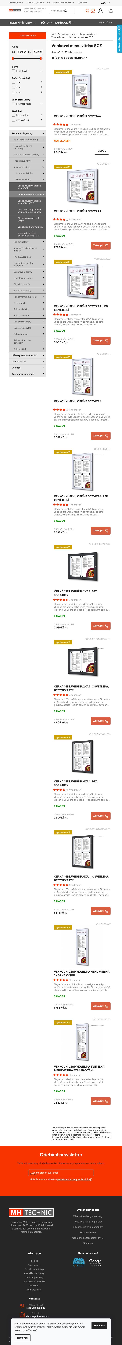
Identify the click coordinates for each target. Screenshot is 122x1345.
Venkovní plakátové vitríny (30, 226)
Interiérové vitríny (24, 173)
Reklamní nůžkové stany (25, 296)
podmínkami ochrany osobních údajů (74, 1179)
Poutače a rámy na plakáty (26, 154)
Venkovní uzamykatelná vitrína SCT (29, 186)
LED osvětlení (29, 120)
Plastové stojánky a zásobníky (23, 147)
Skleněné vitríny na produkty (88, 1227)
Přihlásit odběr (61, 1186)
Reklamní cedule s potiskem (22, 341)
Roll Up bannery (21, 315)
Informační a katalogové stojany (25, 249)
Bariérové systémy (23, 271)
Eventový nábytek (22, 327)
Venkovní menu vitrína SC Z (31, 194)
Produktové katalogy (38, 3)
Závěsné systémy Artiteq (26, 139)
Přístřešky (88, 1243)
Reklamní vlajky (21, 309)
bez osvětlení (29, 115)
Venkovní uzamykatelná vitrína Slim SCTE (29, 201)
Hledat (78, 11)
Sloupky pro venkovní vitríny (28, 219)
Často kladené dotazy (34, 1273)
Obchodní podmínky (63, 3)
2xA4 (29, 87)
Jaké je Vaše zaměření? (23, 374)
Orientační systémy (23, 278)
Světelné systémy (22, 290)
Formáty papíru (34, 1290)
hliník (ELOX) (29, 71)
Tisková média (21, 334)
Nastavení (22, 1337)
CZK (103, 2)
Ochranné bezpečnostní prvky (87, 1237)
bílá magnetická (29, 104)
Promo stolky (20, 302)
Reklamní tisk (20, 349)
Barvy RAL (34, 1285)
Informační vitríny (22, 166)
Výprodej (16, 367)
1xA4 (29, 82)
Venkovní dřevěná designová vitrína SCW (29, 234)
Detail (102, 150)
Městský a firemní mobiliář (24, 355)
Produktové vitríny (22, 160)
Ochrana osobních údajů (34, 1281)
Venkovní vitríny (23, 179)
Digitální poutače (22, 284)
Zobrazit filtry (27, 35)
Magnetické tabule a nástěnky (23, 264)
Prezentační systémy (22, 133)
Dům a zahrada (19, 361)
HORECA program (23, 256)
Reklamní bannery (22, 321)
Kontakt (34, 1261)
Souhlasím (99, 1325)
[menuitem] (23, 22)
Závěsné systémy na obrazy (88, 1216)
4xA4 (29, 92)
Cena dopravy (16, 3)
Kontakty (82, 3)
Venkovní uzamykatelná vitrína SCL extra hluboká (30, 210)
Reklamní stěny (21, 241)
